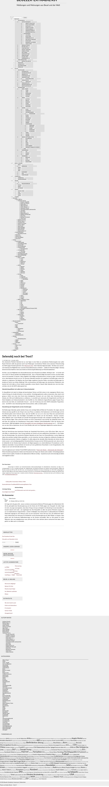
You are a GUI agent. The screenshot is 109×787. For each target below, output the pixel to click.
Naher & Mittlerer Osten (28, 137)
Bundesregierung (36, 745)
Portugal (51, 767)
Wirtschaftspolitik (26, 86)
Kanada (27, 153)
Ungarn (27, 135)
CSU (34, 747)
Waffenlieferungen (24, 776)
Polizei (48, 767)
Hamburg (6, 758)
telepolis (74, 772)
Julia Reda (28, 35)
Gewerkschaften (30, 756)
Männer (6, 594)
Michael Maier (79, 763)
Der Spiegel (51, 747)
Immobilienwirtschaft (57, 758)
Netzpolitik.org (42, 765)
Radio (19, 186)
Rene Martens (78, 767)
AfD (19, 738)
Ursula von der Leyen (64, 774)
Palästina (31, 767)
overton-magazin (22, 767)
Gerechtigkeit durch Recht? (8, 490)
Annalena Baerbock (6, 740)
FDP (26, 752)
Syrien (53, 772)
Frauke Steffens (14, 754)
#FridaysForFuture (3, 738)
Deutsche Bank (68, 747)
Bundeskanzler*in (30, 745)
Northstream (64, 765)
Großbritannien (30, 112)
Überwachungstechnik (8, 718)
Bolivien (28, 160)
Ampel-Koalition (63, 738)
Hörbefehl (5, 686)
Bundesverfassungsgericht (55, 745)
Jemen (27, 144)
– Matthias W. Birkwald (10, 646)
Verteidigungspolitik (27, 84)
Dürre (43, 749)
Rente (83, 767)
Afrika (23, 97)
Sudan (27, 103)
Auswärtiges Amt (80, 740)
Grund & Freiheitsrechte (68, 756)
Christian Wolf (25, 48)
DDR (46, 747)
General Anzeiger (13, 756)
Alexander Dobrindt (42, 738)
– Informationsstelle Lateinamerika (13, 641)
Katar (41, 761)
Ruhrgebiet (24, 172)
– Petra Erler (8, 648)
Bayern (24, 742)
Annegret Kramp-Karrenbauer (17, 740)
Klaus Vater (28, 36)
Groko (52, 756)
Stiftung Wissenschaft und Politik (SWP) (42, 772)
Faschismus (18, 752)
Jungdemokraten (4, 761)
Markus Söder (34, 763)
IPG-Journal (5, 759)
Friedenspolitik (30, 754)
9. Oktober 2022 (6, 360)
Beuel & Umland (18, 163)
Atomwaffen (74, 740)
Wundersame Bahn (17, 779)
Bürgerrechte (6, 672)
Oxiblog (28, 767)
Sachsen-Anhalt (8, 610)
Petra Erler (28, 40)
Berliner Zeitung (37, 743)
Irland (27, 115)
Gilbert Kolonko (29, 27)
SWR (50, 772)
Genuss (16, 189)
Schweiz (28, 121)
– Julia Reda (8, 643)
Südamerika (24, 156)
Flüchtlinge (60, 752)
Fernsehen (37, 752)
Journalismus (74, 759)
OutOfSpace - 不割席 (10, 575)
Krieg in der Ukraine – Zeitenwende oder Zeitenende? (50, 450)
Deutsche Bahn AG (60, 747)
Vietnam (27, 96)
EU (83, 750)
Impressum (20, 67)
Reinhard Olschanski (31, 42)
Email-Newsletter (22, 59)
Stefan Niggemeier (30, 772)
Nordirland (32, 113)
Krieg (87, 761)
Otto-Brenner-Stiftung (12, 767)
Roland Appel (21, 229)
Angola (27, 100)
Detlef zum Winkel (30, 24)
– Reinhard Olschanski (10, 649)
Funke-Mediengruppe (59, 754)
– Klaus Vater (8, 644)
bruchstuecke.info (24, 745)
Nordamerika (25, 150)
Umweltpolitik (25, 80)
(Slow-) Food (18, 345)
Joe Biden (64, 759)
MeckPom (17, 573)
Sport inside (24, 772)
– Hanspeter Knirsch (9, 640)
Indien (69, 758)
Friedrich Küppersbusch (39, 754)
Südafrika (28, 105)
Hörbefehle (21, 177)
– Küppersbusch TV (9, 645)
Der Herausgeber (22, 65)
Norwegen (32, 129)
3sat (18, 738)
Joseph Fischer (69, 759)
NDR (17, 484)
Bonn (19, 167)
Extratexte (5, 680)
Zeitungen (20, 188)
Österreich (28, 118)
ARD (38, 740)
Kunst (16, 347)
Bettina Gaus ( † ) (26, 46)
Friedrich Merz (51, 754)
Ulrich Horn (29, 43)
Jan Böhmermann (41, 759)
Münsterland (21, 331)
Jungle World (21, 761)
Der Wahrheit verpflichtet (11, 591)
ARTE (62, 740)
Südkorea (28, 94)
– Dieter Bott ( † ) (9, 638)
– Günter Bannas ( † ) (10, 639)
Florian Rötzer (53, 752)
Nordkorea (28, 93)
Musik (19, 195)
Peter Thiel (37, 767)
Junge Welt (13, 761)
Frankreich (28, 110)
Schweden (31, 131)
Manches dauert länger (10, 588)
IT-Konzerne (22, 759)
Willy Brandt (45, 776)
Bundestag (41, 745)
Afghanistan (29, 138)
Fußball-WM (76, 754)
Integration (5, 690)
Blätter (59, 742)
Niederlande (60, 765)
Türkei (27, 132)
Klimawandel (60, 761)
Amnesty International (57, 738)
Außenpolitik (25, 71)
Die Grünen (81, 747)
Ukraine (27, 134)
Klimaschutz (52, 761)
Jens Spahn (58, 759)
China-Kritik (19, 575)
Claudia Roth (16, 747)
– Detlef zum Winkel (10, 636)
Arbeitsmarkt (34, 740)
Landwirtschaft (26, 77)
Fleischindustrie (30, 78)
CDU (75, 745)
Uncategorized (6, 721)
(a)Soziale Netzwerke (13, 738)
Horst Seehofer (47, 758)
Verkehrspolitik (25, 83)
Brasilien (28, 157)
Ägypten (28, 99)
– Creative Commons (10, 635)
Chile (21, 317)
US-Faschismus (6, 723)
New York (56, 765)
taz (69, 772)
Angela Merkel (77, 738)
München (14, 765)
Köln (19, 169)
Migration (2, 765)
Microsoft (84, 763)
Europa (19, 274)
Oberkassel (24, 166)
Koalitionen (66, 761)
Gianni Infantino (36, 756)
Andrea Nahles (69, 738)
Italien (27, 116)
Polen (27, 109)
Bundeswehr (63, 745)
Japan (27, 91)
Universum (5, 722)
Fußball (17, 196)
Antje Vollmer (30, 740)
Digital (19, 185)
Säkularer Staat (6, 713)
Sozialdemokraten (9, 772)
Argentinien (28, 161)
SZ (56, 772)
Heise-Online (24, 758)
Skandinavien (23, 288)
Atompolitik (5, 665)
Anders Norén (8, 785)
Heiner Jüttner (25, 51)
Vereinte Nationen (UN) (5, 776)
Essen (81, 749)
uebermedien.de (19, 774)
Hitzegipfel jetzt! (9, 613)
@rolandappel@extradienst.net (11, 474)
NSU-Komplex (74, 765)
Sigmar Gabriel (84, 769)
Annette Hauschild (30, 23)
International (21, 87)
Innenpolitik (25, 74)
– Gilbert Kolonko (9, 652)
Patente (35, 767)
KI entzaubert (8, 608)
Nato (15, 484)
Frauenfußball (9, 754)
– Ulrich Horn (8, 650)
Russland (28, 119)
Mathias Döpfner (45, 763)
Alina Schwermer (48, 738)
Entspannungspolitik (66, 749)
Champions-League (80, 745)
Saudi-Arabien (29, 145)
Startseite (16, 19)
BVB (67, 745)
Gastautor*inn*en (22, 200)
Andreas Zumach (26, 45)
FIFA (43, 752)
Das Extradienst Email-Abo (8, 536)
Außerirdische (6, 667)
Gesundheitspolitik (22, 243)
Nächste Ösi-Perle (9, 586)
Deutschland (21, 70)
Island (30, 128)
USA (26, 151)
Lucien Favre (29, 763)
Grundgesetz (77, 756)
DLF (14, 750)
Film (19, 192)
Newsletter (5, 704)
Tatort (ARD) (65, 772)
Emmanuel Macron (56, 749)
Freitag (19, 754)
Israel (21, 304)
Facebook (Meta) (9, 752)
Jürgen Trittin (27, 761)
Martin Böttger (21, 227)
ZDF (27, 779)
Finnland (31, 126)
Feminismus (31, 752)
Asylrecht (65, 740)
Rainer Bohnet (25, 55)
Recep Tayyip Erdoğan (68, 767)
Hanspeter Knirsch (30, 30)
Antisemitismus (25, 740)
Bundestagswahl (46, 745)
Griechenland (48, 756)
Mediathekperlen (22, 179)
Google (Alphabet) (42, 756)
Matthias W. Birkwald (31, 39)
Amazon (52, 738)
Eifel (23, 173)
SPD (21, 772)
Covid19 (22, 747)
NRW (19, 170)
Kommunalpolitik (26, 75)
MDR (49, 763)
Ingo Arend (24, 52)
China (27, 90)
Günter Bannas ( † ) (30, 29)
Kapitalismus (33, 761)
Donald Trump (25, 750)
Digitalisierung (9, 749)
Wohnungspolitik (6, 728)
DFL (74, 747)
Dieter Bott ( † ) (29, 26)
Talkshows (61, 772)
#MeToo (8, 738)
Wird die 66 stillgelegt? (10, 583)
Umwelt (49, 774)
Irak (27, 141)
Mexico (27, 154)
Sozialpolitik (5, 714)
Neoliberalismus (34, 765)
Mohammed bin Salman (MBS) (9, 765)
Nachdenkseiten (20, 765)
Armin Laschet (56, 740)
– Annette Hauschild (9, 634)
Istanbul (17, 759)
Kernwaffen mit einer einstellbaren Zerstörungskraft (38, 423)
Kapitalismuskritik (7, 693)
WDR (33, 777)
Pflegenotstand (41, 767)
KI (49, 761)
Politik (16, 68)
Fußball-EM (71, 754)
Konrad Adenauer (83, 761)
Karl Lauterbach (38, 761)
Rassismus (59, 767)
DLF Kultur (18, 749)
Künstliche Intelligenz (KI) (9, 763)
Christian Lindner (9, 747)
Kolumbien (70, 761)
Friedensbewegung (24, 754)
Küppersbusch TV (26, 58)
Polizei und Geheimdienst (11, 605)
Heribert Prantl (10, 484)
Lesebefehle (17, 176)
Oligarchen (6, 767)
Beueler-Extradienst (8, 782)
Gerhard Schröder (21, 756)
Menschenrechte (71, 763)
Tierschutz (28, 81)
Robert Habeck (6, 769)
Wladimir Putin (28, 484)
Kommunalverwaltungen (77, 761)
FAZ (23, 752)
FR (78, 752)
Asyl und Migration (7, 664)
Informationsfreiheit (7, 688)
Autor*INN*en (21, 20)
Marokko (28, 102)
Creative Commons (7, 674)
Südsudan (28, 106)
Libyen (25, 763)
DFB (71, 747)
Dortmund (36, 749)
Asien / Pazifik (21, 257)
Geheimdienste (5, 756)
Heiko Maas (18, 758)
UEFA (24, 774)
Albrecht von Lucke (35, 738)
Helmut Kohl (31, 758)
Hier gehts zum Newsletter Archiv (10, 539)
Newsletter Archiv (26, 61)
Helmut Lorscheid (26, 49)
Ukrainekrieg (22, 484)
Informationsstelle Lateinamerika (28, 209)
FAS (15, 752)
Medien (16, 180)
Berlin (28, 743)
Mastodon (20, 62)
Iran (21, 302)
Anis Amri (84, 738)
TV (18, 182)
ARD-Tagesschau (43, 740)
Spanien (27, 122)
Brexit (18, 745)
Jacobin (32, 759)
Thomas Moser (81, 772)
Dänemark (31, 125)
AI (31, 738)
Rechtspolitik (6, 710)
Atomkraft (4, 484)
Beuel (19, 164)
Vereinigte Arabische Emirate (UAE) (28, 308)
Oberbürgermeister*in (80, 765)
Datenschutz (21, 64)
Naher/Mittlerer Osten (8, 703)
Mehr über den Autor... (38, 473)
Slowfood (2, 772)
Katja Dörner (46, 761)
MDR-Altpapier (54, 763)
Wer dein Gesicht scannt (10, 602)
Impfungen (64, 758)
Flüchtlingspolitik (70, 752)
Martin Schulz (41, 763)
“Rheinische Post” (28, 365)
